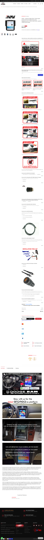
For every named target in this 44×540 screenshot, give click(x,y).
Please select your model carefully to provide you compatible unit (32, 38)
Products (14, 3)
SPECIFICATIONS (10, 368)
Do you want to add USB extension (27, 211)
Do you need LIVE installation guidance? (28, 298)
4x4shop (36, 538)
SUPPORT (22, 3)
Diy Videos (25, 3)
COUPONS (18, 3)
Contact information (27, 532)
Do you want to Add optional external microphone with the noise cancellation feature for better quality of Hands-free (32, 200)
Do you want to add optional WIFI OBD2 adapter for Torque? (31, 177)
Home (2, 6)
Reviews (17, 368)
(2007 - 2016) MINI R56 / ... (6, 534)
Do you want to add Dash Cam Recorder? (28, 173)
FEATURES (3, 368)
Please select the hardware (26, 77)
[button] (23, 16)
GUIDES (29, 3)
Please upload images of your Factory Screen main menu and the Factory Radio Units (32, 70)
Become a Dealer (19, 525)
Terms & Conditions (29, 304)
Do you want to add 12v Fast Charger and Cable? (29, 263)
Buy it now (38, 318)
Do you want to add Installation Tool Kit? (28, 238)
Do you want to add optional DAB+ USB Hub (29, 204)
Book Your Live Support (19, 533)
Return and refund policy (27, 526)
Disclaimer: (27, 304)
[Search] (38, 4)
